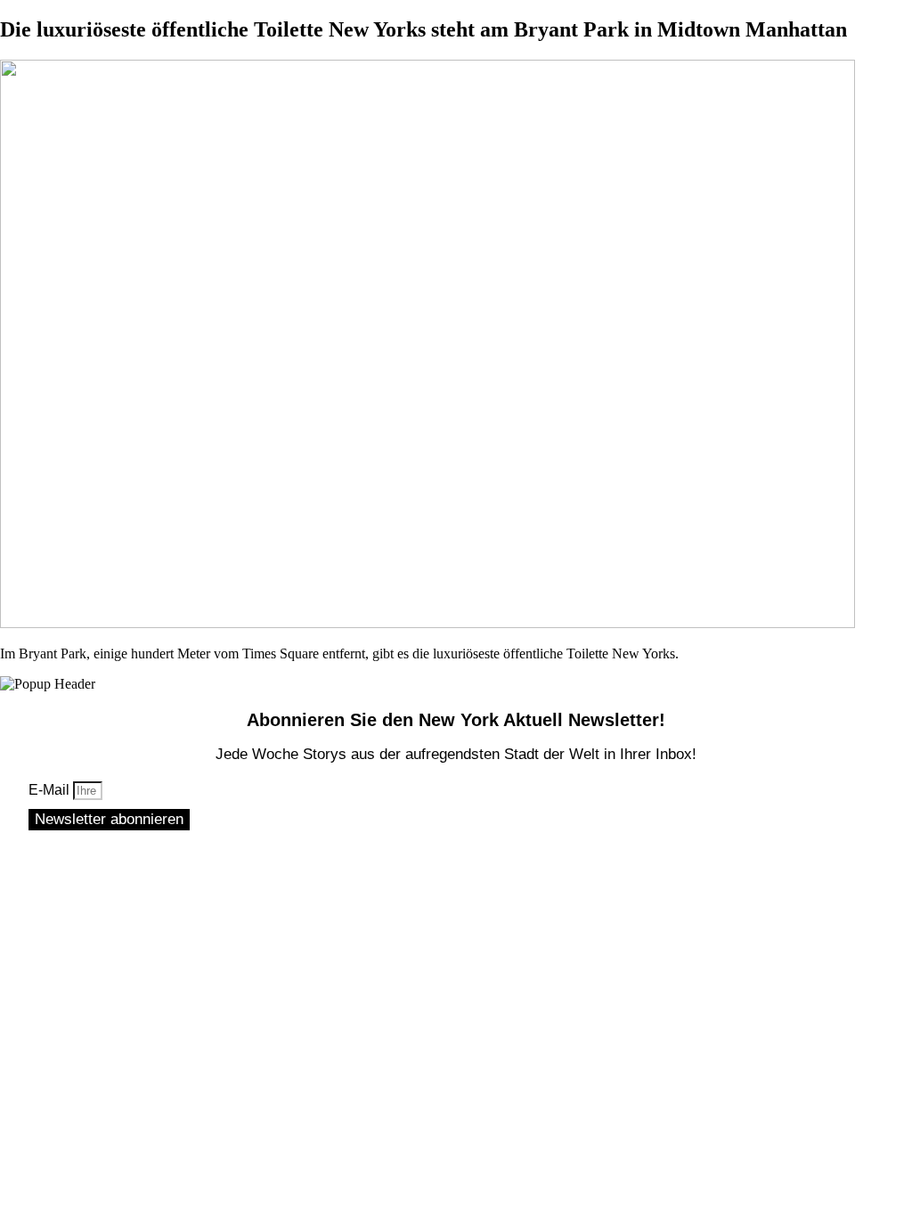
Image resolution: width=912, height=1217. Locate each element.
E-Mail (50, 789)
